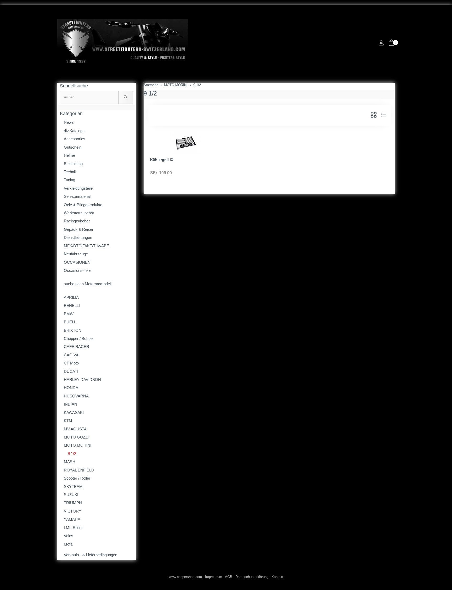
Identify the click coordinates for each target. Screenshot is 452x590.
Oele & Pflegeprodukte (83, 205)
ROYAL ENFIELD (79, 470)
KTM (68, 420)
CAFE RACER (76, 346)
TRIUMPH (73, 503)
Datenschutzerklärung (251, 577)
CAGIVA (71, 355)
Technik (70, 172)
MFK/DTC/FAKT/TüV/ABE (86, 246)
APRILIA (71, 297)
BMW (69, 314)
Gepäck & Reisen (79, 229)
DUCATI (71, 371)
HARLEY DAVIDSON (82, 379)
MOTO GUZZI (76, 437)
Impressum (213, 577)
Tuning (69, 180)
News (69, 122)
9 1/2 (150, 93)
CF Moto (71, 363)
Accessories (74, 139)
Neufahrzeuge (76, 254)
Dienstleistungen (78, 237)
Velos (68, 535)
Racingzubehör (77, 221)
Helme (69, 155)
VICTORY (72, 511)
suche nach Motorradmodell (87, 284)
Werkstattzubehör (79, 213)
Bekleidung (73, 163)
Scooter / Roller (77, 478)
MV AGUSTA (75, 429)
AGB (228, 577)
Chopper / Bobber (79, 338)
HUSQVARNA (76, 396)
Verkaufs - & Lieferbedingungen (90, 555)
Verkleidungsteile (78, 188)
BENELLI (72, 305)
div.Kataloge (74, 130)
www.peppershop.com (185, 577)
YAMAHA (72, 519)
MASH (69, 461)
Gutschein (72, 147)
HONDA (71, 387)
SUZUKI (71, 494)
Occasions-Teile (77, 270)
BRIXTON (72, 330)
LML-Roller (73, 527)
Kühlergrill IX (161, 160)
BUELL (70, 322)
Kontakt (277, 577)
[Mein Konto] (381, 44)
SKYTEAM (73, 486)
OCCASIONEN (77, 262)
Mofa (68, 544)
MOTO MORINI (77, 445)
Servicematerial (77, 196)
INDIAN (70, 404)
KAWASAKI (74, 412)
